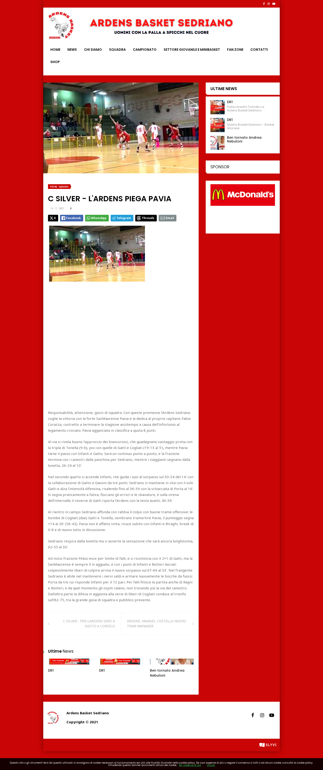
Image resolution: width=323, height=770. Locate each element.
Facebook (73, 218)
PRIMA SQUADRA (59, 186)
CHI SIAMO (93, 49)
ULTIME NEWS (223, 89)
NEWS (72, 49)
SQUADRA (117, 49)
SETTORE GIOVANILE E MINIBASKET (192, 49)
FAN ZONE (235, 49)
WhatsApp (98, 218)
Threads (148, 218)
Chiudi (211, 765)
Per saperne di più (190, 765)
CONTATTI (259, 49)
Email (170, 218)
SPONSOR (219, 167)
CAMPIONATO (145, 49)
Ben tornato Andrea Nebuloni (244, 139)
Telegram (124, 218)
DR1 (51, 670)
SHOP (55, 62)
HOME (55, 49)
